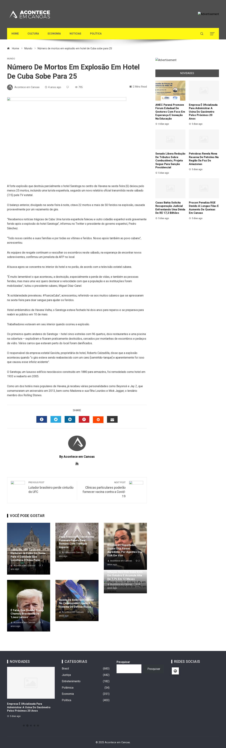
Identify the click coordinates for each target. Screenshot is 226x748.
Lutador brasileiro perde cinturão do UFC (50, 487)
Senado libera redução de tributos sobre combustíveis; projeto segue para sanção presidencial (170, 160)
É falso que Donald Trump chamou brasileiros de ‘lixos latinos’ (27, 614)
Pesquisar (123, 662)
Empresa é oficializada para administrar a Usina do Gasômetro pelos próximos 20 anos (203, 111)
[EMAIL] (112, 419)
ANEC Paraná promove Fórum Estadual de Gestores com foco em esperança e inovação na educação (170, 111)
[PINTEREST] (84, 419)
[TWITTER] (55, 419)
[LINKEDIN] (70, 419)
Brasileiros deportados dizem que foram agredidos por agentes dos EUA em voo (124, 550)
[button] (24, 725)
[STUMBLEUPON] (98, 419)
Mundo (11, 59)
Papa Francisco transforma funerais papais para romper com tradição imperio (76, 542)
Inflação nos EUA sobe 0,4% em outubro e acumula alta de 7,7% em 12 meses (125, 576)
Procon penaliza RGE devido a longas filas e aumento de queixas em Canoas (204, 208)
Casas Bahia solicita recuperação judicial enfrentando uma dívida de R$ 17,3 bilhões (170, 208)
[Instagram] (175, 670)
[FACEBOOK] (41, 419)
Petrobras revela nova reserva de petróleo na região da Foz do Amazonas (204, 159)
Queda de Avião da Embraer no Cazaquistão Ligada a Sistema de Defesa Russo (76, 603)
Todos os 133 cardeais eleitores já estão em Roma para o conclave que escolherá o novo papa (28, 555)
